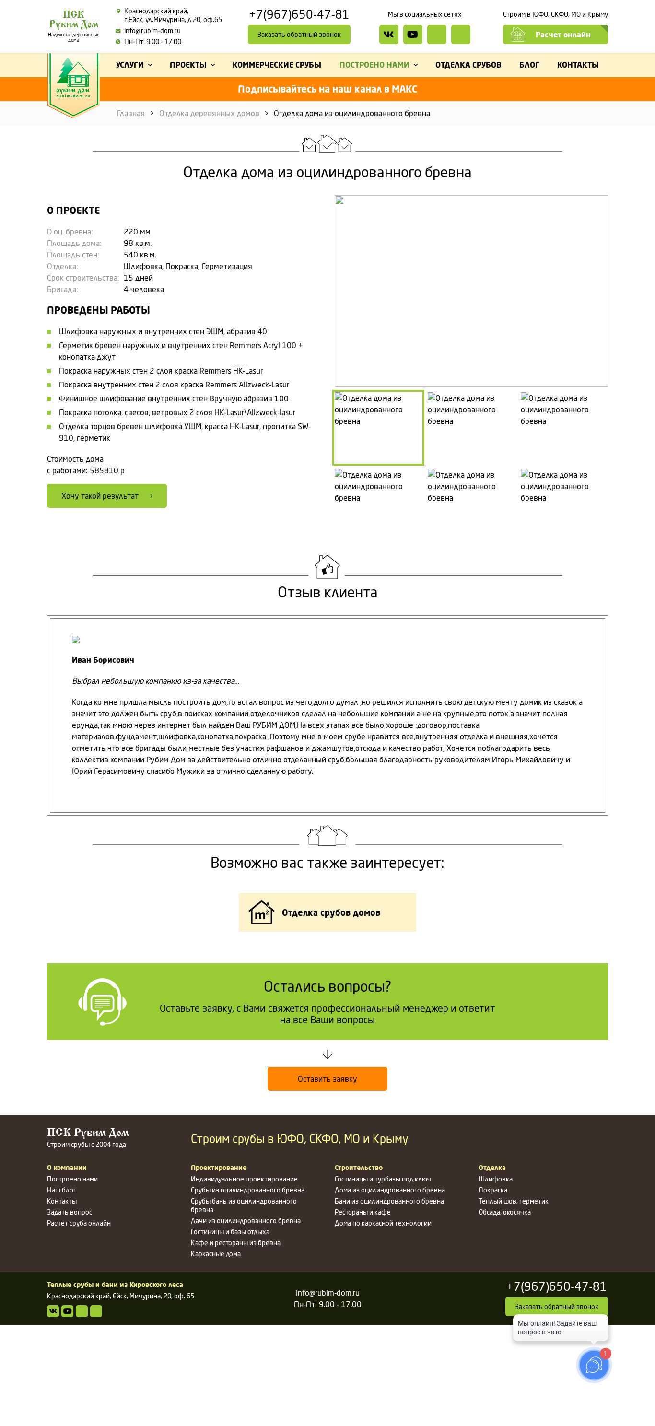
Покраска (493, 1190)
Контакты (62, 1201)
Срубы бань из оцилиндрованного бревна (244, 1205)
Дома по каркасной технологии (383, 1223)
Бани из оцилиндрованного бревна (389, 1201)
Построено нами (72, 1179)
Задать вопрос (69, 1212)
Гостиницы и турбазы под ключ (383, 1179)
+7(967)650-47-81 (299, 15)
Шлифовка (496, 1179)
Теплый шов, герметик (514, 1201)
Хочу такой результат (100, 496)
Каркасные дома (216, 1254)
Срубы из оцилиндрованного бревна (247, 1190)
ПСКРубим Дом (73, 27)
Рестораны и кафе (363, 1212)
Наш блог (61, 1190)
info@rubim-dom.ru (152, 30)
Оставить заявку (327, 1079)
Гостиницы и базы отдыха (230, 1231)
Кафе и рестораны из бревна (236, 1243)
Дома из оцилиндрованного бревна (390, 1190)
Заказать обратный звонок (299, 34)
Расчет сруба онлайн (79, 1223)
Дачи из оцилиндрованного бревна (246, 1220)
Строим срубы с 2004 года (88, 1138)
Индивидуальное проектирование (244, 1179)
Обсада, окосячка (505, 1212)
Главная (131, 113)
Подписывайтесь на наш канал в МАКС (327, 89)
